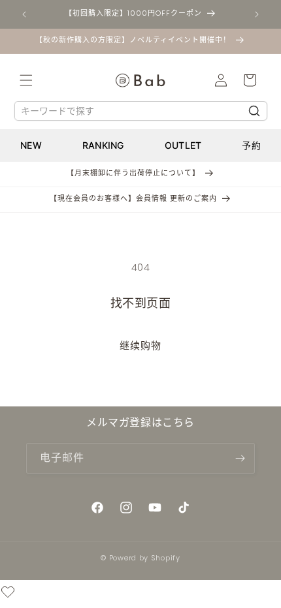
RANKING (103, 145)
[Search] (254, 110)
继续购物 (140, 345)
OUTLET (183, 145)
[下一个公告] (256, 14)
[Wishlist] (8, 594)
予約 (251, 145)
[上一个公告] (24, 14)
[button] (26, 80)
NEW (31, 145)
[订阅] (239, 458)
